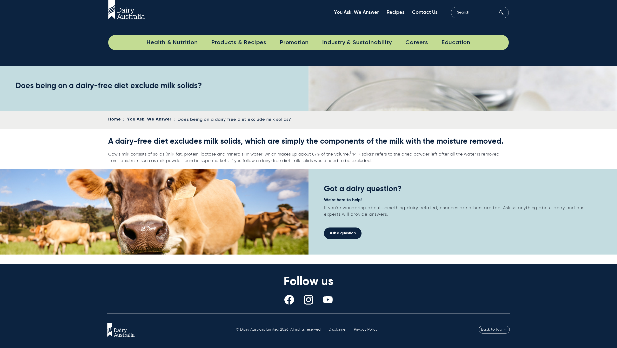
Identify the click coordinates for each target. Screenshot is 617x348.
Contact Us (424, 12)
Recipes (395, 12)
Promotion (294, 42)
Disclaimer (338, 330)
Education (456, 42)
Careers (416, 42)
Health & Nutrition (172, 42)
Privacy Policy (365, 330)
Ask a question (343, 233)
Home (114, 119)
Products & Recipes (238, 42)
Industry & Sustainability (357, 42)
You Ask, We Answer (356, 12)
